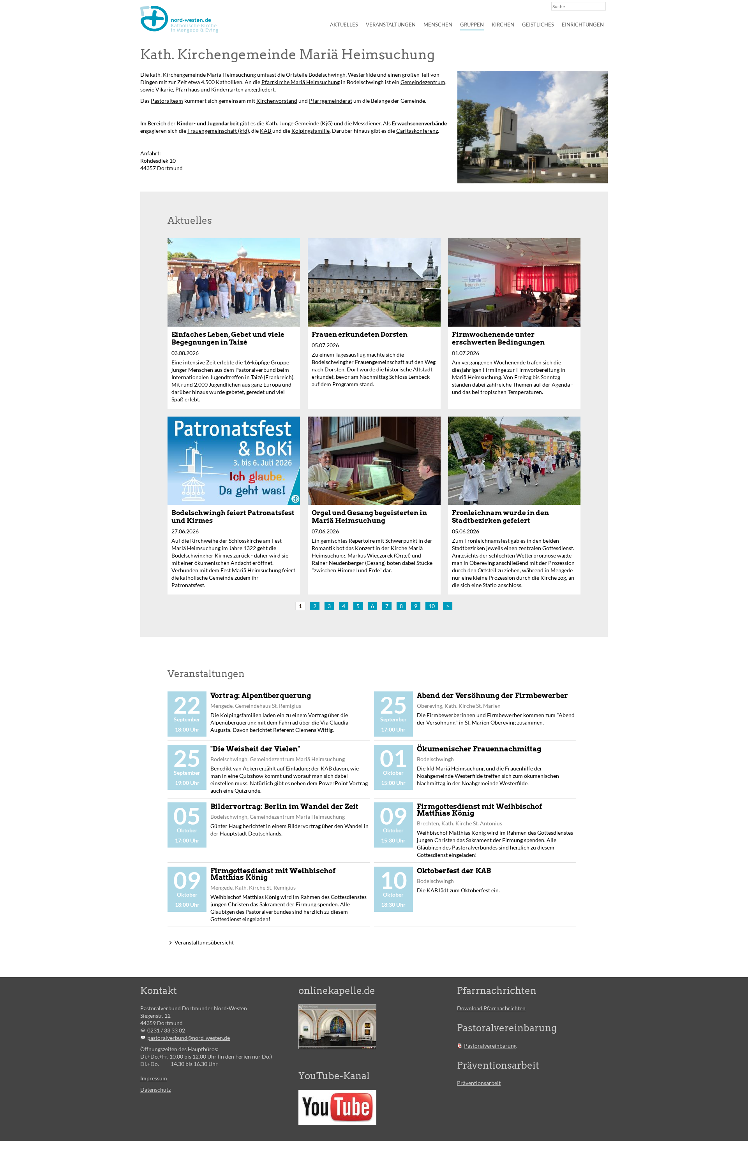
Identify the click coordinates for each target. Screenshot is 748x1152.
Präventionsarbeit (479, 1083)
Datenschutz (155, 1089)
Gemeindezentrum (422, 82)
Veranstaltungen (391, 24)
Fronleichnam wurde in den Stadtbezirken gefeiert (500, 516)
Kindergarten (227, 89)
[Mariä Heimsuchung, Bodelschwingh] (532, 127)
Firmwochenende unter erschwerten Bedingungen (498, 338)
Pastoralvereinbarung (490, 1045)
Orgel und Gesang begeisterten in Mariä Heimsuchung (369, 516)
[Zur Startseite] (179, 19)
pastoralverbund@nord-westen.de (188, 1037)
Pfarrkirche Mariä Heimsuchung (300, 82)
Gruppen (472, 24)
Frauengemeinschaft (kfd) (218, 130)
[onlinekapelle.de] (337, 1026)
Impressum (153, 1078)
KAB (266, 130)
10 (432, 606)
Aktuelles (344, 24)
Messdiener (367, 123)
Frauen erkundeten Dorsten (360, 334)
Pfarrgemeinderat (330, 100)
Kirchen (503, 24)
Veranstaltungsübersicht (204, 942)
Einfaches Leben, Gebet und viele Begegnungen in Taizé (227, 338)
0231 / (155, 1030)
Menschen (437, 24)
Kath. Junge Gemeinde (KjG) (299, 123)
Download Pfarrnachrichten (491, 1008)
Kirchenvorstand (276, 100)
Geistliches (538, 24)
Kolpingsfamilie (310, 130)
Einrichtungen (583, 24)
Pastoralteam (167, 100)
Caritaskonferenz (417, 130)
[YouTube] (337, 1107)
